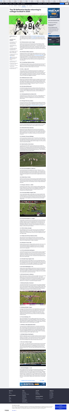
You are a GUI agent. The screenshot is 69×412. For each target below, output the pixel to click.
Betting (10, 397)
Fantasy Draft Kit (24, 399)
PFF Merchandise (38, 394)
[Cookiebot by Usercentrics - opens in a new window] (6, 410)
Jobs (9, 392)
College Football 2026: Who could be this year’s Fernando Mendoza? (14, 55)
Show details (14, 410)
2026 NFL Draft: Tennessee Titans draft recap (14, 66)
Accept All (60, 405)
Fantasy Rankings (24, 400)
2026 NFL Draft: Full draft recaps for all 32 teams (13, 61)
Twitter (52, 392)
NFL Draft (10, 401)
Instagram (52, 393)
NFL (9, 396)
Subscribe (37, 392)
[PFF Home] (1, 4)
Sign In (67, 3)
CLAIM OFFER (62, 3)
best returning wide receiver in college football (36, 105)
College (10, 400)
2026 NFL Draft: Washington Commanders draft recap (14, 63)
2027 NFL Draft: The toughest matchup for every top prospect (13, 46)
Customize (60, 408)
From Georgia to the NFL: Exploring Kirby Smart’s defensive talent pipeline (13, 43)
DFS (9, 399)
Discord (52, 396)
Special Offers (37, 393)
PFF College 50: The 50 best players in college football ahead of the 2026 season (14, 52)
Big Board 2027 (24, 401)
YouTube (52, 394)
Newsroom (10, 393)
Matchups (23, 398)
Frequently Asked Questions (39, 398)
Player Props (23, 392)
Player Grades (24, 395)
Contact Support (38, 397)
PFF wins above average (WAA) (38, 55)
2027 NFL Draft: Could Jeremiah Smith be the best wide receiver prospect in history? (13, 58)
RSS (51, 398)
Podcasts (52, 397)
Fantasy (10, 398)
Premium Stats (24, 396)
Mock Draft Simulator (25, 402)
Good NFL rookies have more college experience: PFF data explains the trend (13, 49)
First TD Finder (24, 393)
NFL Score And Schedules (25, 394)
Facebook (52, 395)
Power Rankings (24, 397)
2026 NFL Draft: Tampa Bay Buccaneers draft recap (14, 68)
